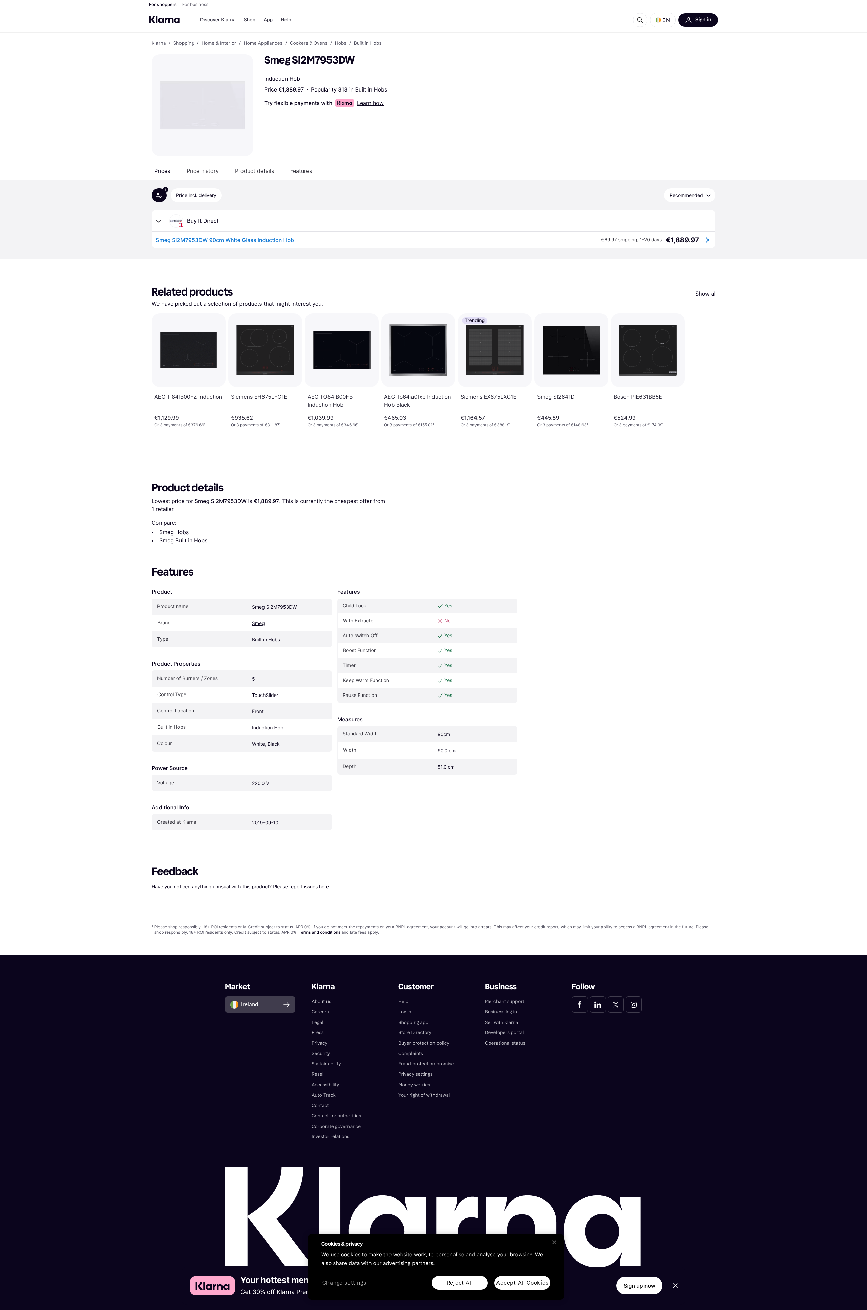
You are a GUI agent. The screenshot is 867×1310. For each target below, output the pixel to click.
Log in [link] (404, 1012)
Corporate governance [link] (336, 1126)
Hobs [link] (340, 43)
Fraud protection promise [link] (426, 1064)
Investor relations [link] (331, 1137)
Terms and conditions (319, 932)
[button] (663, 20)
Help (286, 20)
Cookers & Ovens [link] (308, 43)
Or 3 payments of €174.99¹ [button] (639, 424)
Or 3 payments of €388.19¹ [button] (486, 424)
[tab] (162, 170)
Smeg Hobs (174, 532)
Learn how (370, 103)
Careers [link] (320, 1012)
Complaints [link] (410, 1053)
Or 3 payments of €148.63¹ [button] (562, 424)
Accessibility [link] (325, 1085)
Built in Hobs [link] (368, 43)
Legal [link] (317, 1022)
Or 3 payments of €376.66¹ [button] (179, 424)
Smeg (258, 623)
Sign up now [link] (639, 1285)
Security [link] (321, 1053)
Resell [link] (318, 1074)
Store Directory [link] (414, 1032)
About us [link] (321, 1001)
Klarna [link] (159, 43)
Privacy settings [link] (415, 1074)
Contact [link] (320, 1105)
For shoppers (163, 4)
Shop (250, 20)
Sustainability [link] (326, 1064)
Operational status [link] (505, 1043)
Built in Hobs (371, 89)
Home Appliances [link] (263, 43)
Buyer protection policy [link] (423, 1043)
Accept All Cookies (522, 1282)
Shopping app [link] (413, 1022)
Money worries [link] (414, 1085)
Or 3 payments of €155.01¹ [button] (409, 424)
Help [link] (403, 1001)
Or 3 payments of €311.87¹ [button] (256, 424)
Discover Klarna (218, 20)
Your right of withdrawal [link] (424, 1095)
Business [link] (501, 987)
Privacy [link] (319, 1043)
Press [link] (318, 1032)
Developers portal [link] (504, 1032)
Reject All (460, 1282)
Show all (706, 293)
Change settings (344, 1283)
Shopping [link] (183, 43)
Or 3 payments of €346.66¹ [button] (333, 424)
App (268, 20)
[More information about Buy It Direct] (158, 221)
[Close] (554, 1242)
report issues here (309, 886)
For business (195, 4)
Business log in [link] (501, 1012)
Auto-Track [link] (324, 1095)
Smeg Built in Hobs (183, 540)
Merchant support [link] (504, 1001)
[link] (580, 1004)
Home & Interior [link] (219, 43)
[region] (436, 1267)
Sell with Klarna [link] (501, 1022)
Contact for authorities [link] (336, 1116)
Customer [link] (416, 987)
